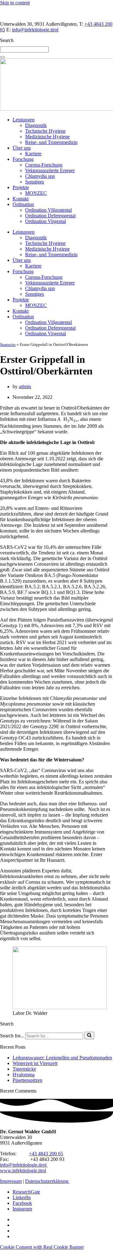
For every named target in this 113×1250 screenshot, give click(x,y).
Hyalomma (24, 1074)
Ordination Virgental (45, 221)
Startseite (8, 344)
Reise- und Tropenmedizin (51, 142)
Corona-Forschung (43, 164)
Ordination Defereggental (50, 215)
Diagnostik (36, 125)
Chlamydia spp (40, 176)
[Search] (2, 57)
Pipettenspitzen (27, 1080)
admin (25, 386)
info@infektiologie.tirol (35, 29)
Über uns (22, 148)
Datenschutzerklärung (47, 1181)
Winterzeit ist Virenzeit (35, 1063)
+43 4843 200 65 (46, 1153)
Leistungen (24, 119)
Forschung (23, 159)
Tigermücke (24, 1069)
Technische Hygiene (45, 131)
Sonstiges (34, 181)
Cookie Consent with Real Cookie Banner (42, 1247)
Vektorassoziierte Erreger (50, 170)
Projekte (21, 187)
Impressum (11, 1181)
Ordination (23, 204)
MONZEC (36, 193)
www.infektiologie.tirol (23, 1170)
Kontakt (21, 198)
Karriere (33, 153)
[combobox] (24, 49)
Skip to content (15, 2)
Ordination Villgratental (48, 210)
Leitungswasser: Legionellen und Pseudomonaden (62, 1057)
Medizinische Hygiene (47, 136)
